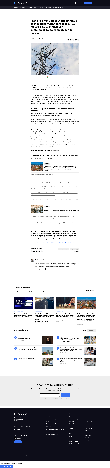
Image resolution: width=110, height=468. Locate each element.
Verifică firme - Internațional (52, 419)
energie (76, 251)
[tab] (84, 330)
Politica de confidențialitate (75, 455)
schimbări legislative (63, 249)
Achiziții (71, 428)
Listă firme (87, 433)
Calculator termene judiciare (75, 439)
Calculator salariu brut (74, 443)
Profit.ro (57, 150)
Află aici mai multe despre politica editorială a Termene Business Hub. (52, 243)
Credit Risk (71, 421)
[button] (16, 7)
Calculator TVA (72, 446)
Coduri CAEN (88, 435)
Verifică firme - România (51, 416)
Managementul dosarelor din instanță (54, 423)
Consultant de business (74, 423)
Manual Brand (88, 437)
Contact (87, 426)
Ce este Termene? (89, 423)
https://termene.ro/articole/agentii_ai (42, 175)
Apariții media (88, 428)
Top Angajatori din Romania (52, 432)
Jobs (86, 430)
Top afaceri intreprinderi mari (52, 434)
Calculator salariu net (73, 441)
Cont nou (88, 3)
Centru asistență (88, 421)
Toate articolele (90, 290)
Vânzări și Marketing (73, 419)
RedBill (47, 421)
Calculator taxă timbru (74, 436)
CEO (70, 416)
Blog (86, 419)
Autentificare (79, 3)
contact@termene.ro (18, 431)
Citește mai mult (41, 269)
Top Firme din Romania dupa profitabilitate (55, 429)
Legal (70, 430)
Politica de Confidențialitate (64, 398)
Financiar (71, 426)
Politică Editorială (89, 440)
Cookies (94, 455)
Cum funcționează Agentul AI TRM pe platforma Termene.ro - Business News (54, 183)
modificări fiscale (74, 249)
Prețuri (86, 416)
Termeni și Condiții (87, 455)
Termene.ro (34, 158)
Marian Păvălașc (39, 38)
